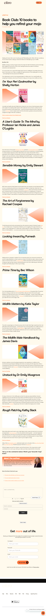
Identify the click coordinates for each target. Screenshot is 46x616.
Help (3, 593)
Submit (23, 512)
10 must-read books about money (12, 477)
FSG (23, 593)
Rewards (11, 593)
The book (8, 110)
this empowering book (33, 149)
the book (16, 366)
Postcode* (10, 547)
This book (26, 189)
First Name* (10, 541)
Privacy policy (36, 567)
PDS (16, 593)
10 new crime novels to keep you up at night (14, 480)
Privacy (27, 593)
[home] (7, 2)
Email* (9, 554)
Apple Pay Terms (34, 593)
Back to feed (23, 522)
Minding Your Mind (20, 149)
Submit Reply (35, 497)
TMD (19, 593)
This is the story (12, 432)
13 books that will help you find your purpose (14, 475)
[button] (39, 3)
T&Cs (7, 593)
